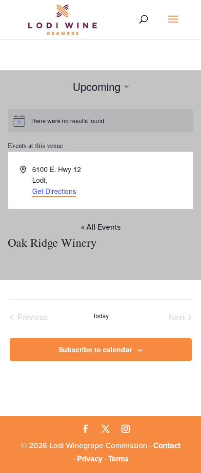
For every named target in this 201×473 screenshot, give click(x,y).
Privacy (89, 459)
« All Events (101, 227)
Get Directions (54, 191)
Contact (167, 446)
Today (101, 316)
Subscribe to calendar (95, 349)
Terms (118, 459)
